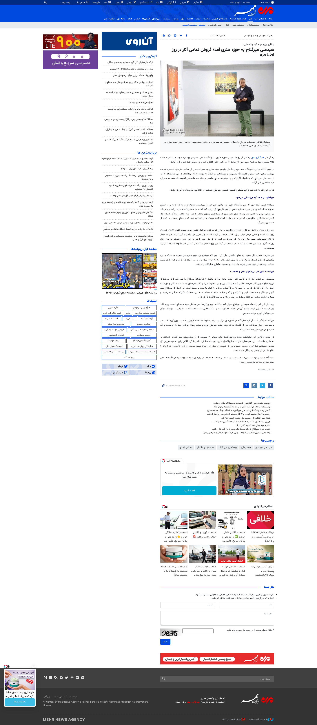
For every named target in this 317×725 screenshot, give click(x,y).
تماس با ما (59, 697)
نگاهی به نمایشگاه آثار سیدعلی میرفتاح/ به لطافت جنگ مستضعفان (238, 410)
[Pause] (221, 492)
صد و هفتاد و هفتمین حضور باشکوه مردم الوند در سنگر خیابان (129, 94)
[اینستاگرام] (72, 678)
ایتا (106, 2)
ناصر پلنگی (246, 447)
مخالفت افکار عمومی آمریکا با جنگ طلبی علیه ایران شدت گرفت (129, 131)
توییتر (130, 2)
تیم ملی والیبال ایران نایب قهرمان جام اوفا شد (131, 196)
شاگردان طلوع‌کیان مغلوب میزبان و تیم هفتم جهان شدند (129, 214)
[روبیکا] (61, 678)
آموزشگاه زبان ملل (114, 346)
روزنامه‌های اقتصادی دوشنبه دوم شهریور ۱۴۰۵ (130, 293)
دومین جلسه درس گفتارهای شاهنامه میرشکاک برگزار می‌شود (241, 403)
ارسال (165, 642)
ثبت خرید (189, 490)
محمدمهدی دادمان (205, 447)
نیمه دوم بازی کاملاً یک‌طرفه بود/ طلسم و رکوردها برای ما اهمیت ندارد (127, 204)
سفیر (128, 313)
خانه (271, 19)
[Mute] (227, 492)
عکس (137, 19)
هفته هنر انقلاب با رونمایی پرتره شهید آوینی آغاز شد (245, 418)
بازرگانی (46, 697)
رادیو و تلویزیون (215, 25)
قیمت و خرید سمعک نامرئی (142, 352)
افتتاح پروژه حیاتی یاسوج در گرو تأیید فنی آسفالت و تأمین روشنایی (129, 141)
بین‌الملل (156, 19)
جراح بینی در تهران (141, 307)
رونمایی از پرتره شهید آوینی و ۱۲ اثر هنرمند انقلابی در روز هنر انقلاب (238, 414)
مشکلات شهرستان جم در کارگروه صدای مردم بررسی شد (128, 121)
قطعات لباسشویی (116, 335)
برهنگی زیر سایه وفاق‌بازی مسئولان (137, 169)
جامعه (198, 19)
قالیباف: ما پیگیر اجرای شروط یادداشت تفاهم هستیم (128, 229)
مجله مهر (121, 19)
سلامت (206, 19)
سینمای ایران (253, 25)
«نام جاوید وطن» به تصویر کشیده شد (252, 425)
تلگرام (196, 2)
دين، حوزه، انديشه (238, 19)
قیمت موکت (147, 318)
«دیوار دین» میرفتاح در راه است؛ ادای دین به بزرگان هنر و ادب (241, 429)
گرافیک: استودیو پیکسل (232, 719)
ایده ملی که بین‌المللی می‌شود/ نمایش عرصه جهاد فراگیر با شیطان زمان (236, 433)
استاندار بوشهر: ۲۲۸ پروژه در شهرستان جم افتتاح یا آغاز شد (129, 84)
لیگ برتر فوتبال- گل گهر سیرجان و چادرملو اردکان (130, 62)
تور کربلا (129, 318)
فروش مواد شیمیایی (114, 329)
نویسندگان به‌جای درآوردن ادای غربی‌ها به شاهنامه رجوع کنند (242, 407)
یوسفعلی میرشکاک (228, 447)
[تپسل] (163, 461)
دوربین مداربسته (116, 324)
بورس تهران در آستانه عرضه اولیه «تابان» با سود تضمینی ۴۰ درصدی (131, 187)
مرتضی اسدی (186, 447)
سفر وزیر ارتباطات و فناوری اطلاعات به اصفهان (131, 69)
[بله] (77, 678)
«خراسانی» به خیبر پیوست (141, 102)
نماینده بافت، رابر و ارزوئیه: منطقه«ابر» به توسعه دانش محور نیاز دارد (130, 110)
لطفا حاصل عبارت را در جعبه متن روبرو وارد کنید (250, 630)
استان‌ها (146, 19)
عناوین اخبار (267, 25)
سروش (183, 2)
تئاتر (227, 25)
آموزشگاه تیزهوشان (141, 341)
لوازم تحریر (113, 307)
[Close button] (34, 666)
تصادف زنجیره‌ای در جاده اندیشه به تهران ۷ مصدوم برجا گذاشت (129, 177)
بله (157, 2)
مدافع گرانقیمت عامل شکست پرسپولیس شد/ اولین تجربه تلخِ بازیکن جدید (128, 237)
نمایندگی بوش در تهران (142, 346)
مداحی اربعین (143, 324)
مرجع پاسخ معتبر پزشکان (142, 329)
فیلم (130, 19)
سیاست (166, 19)
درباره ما (73, 697)
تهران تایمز (108, 352)
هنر (250, 19)
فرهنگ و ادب (260, 19)
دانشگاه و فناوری (219, 19)
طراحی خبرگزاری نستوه (258, 719)
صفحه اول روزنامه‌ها (144, 249)
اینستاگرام (144, 2)
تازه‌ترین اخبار (148, 56)
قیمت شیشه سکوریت (145, 313)
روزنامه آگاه (129, 357)
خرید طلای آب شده (112, 313)
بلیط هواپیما (113, 341)
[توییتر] (66, 678)
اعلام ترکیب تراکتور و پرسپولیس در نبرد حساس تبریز (128, 223)
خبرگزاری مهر (257, 157)
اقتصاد (190, 19)
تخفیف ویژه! (20, 702)
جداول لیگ (80, 2)
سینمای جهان (238, 25)
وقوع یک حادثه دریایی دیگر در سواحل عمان (133, 75)
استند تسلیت (111, 318)
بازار (182, 19)
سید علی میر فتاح (263, 447)
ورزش (175, 19)
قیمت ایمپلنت (144, 335)
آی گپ (170, 2)
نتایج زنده (97, 2)
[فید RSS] (56, 678)
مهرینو (121, 352)
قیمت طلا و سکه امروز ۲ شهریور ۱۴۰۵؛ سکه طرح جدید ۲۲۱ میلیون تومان (127, 160)
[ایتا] (45, 678)
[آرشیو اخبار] (50, 678)
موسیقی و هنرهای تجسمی (193, 25)
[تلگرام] (82, 678)
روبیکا (117, 2)
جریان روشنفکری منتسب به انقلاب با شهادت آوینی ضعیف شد (241, 422)
